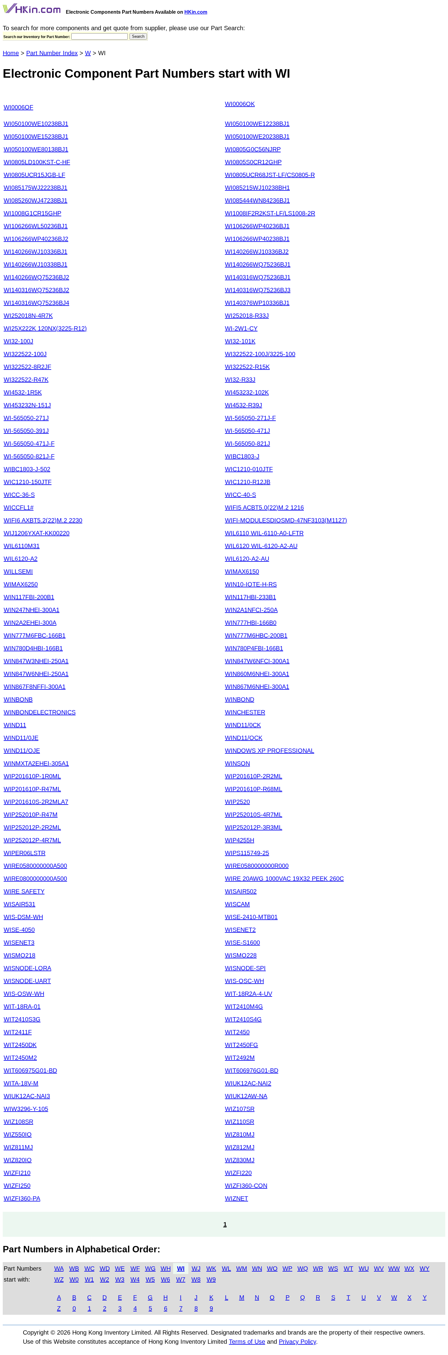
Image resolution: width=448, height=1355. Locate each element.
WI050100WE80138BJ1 (36, 149)
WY (424, 1268)
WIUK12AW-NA (246, 1096)
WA (59, 1268)
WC (89, 1268)
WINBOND (239, 699)
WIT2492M (240, 1057)
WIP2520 (237, 801)
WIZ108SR (18, 1121)
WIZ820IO (18, 1160)
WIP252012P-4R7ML (32, 840)
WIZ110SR (239, 1121)
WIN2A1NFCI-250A (251, 610)
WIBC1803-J (242, 456)
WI (181, 1268)
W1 (89, 1279)
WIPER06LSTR (24, 853)
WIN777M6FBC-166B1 (35, 635)
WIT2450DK (20, 1045)
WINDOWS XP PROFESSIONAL (269, 750)
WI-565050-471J (247, 430)
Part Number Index (52, 53)
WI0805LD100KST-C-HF (37, 162)
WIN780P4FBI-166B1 (254, 648)
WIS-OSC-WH (244, 981)
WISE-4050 (19, 929)
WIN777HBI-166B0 (250, 622)
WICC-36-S (19, 494)
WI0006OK (240, 104)
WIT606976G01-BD (251, 1070)
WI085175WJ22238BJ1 (35, 187)
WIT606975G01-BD (30, 1070)
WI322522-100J (25, 354)
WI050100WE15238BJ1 (36, 136)
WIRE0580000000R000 (257, 865)
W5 (150, 1279)
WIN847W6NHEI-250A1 (36, 673)
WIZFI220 (238, 1172)
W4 (135, 1279)
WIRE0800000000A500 (35, 878)
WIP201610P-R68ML (253, 789)
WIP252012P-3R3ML (253, 827)
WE (120, 1268)
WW (394, 1268)
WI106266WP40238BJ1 (257, 238)
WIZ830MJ (239, 1160)
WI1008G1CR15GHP (32, 213)
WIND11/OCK (243, 737)
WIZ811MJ (18, 1147)
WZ (59, 1279)
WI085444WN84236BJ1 (257, 200)
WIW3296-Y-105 (26, 1109)
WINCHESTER (245, 712)
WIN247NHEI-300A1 (31, 610)
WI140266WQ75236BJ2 (36, 277)
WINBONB (18, 699)
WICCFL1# (19, 507)
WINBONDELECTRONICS (40, 712)
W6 (165, 1279)
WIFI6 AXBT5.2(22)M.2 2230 (43, 520)
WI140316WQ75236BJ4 (36, 302)
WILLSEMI (18, 571)
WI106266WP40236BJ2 (36, 238)
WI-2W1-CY (241, 328)
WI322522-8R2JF (27, 366)
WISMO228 (241, 955)
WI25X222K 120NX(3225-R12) (45, 328)
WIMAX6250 (21, 584)
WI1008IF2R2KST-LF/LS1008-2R (270, 213)
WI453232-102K (247, 392)
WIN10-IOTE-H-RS (251, 584)
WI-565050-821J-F (29, 456)
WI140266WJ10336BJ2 (257, 251)
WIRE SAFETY (24, 891)
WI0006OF (18, 107)
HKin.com (195, 12)
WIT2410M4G (244, 1006)
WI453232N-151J (27, 405)
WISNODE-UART (27, 981)
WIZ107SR (239, 1109)
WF (135, 1268)
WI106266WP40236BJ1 (257, 226)
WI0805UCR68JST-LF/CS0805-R (270, 175)
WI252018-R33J (247, 315)
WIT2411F (18, 1032)
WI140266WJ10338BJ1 (35, 264)
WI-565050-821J (247, 443)
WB (74, 1268)
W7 (180, 1279)
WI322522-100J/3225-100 (260, 354)
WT (348, 1268)
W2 (104, 1279)
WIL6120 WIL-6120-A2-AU (261, 546)
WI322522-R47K (26, 379)
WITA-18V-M (21, 1083)
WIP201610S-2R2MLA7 (36, 801)
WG (150, 1268)
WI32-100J (18, 341)
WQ (302, 1268)
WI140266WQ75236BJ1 (257, 264)
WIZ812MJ (239, 1147)
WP (287, 1268)
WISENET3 (19, 942)
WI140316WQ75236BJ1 (257, 277)
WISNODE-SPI (245, 968)
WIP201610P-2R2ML (253, 776)
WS (333, 1268)
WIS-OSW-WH (24, 993)
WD (105, 1268)
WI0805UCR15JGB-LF (34, 175)
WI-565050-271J (26, 418)
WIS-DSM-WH (23, 917)
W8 (196, 1279)
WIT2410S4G (243, 1019)
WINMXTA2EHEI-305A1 (36, 763)
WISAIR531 (19, 904)
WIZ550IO (18, 1134)
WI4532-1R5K (23, 392)
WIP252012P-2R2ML (32, 827)
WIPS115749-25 (247, 853)
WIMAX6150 (242, 571)
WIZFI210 (17, 1172)
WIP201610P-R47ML (32, 789)
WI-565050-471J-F (29, 443)
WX (409, 1268)
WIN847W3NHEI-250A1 (36, 661)
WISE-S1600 (242, 942)
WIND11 (15, 725)
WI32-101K (240, 341)
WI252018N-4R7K (28, 315)
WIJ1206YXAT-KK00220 (36, 533)
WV (379, 1268)
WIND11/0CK (243, 725)
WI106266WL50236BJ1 (36, 226)
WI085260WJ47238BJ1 (35, 200)
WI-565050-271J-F (250, 418)
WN (257, 1268)
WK (211, 1268)
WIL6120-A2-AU (247, 558)
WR (318, 1268)
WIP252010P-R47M (31, 814)
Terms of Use (247, 1341)
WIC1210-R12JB (247, 482)
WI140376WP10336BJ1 (257, 302)
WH (166, 1268)
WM (241, 1268)
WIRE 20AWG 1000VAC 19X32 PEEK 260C (284, 878)
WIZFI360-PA (22, 1198)
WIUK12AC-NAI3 (27, 1096)
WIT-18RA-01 (22, 1006)
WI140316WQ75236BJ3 (257, 290)
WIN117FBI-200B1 (29, 597)
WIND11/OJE (22, 750)
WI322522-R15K (247, 366)
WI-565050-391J (26, 430)
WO (272, 1268)
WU (364, 1268)
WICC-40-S (240, 494)
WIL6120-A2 (20, 558)
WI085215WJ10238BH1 (257, 187)
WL (226, 1268)
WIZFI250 (17, 1185)
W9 (211, 1279)
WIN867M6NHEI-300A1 (257, 686)
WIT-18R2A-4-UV (248, 993)
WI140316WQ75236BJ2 (36, 290)
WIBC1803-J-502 (27, 469)
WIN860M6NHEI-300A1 (257, 673)
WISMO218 (19, 955)
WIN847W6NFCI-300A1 (257, 661)
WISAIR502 (241, 891)
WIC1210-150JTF (28, 482)
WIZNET (236, 1198)
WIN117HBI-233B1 (250, 597)
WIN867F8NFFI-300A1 (35, 686)
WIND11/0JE (21, 737)
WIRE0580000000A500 (35, 865)
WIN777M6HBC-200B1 (256, 635)
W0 (74, 1279)
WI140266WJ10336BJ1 (35, 251)
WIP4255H (239, 840)
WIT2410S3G (22, 1019)
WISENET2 (240, 929)
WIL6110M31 (22, 546)
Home (11, 53)
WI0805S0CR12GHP (253, 162)
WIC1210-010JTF (249, 469)
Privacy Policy (297, 1341)
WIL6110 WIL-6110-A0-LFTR (264, 533)
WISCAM (237, 904)
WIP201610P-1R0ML (32, 776)
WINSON (237, 763)
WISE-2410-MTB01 (251, 917)
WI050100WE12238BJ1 (257, 123)
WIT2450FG (241, 1045)
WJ (196, 1268)
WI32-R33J (240, 379)
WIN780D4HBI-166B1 (33, 648)
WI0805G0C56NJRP (253, 149)
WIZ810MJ (239, 1134)
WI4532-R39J (243, 405)
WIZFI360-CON (246, 1185)
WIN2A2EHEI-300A (30, 622)
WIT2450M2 (20, 1057)
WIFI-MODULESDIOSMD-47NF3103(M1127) (286, 520)
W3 (119, 1279)
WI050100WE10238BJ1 (36, 123)
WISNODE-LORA (27, 968)
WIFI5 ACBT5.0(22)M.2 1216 (264, 507)
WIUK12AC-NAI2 (248, 1083)
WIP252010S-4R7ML (253, 814)
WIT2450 (237, 1032)
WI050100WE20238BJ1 (257, 136)
